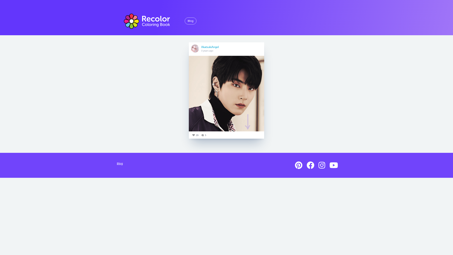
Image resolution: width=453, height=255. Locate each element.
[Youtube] (333, 165)
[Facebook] (310, 165)
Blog (190, 21)
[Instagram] (322, 165)
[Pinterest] (298, 165)
